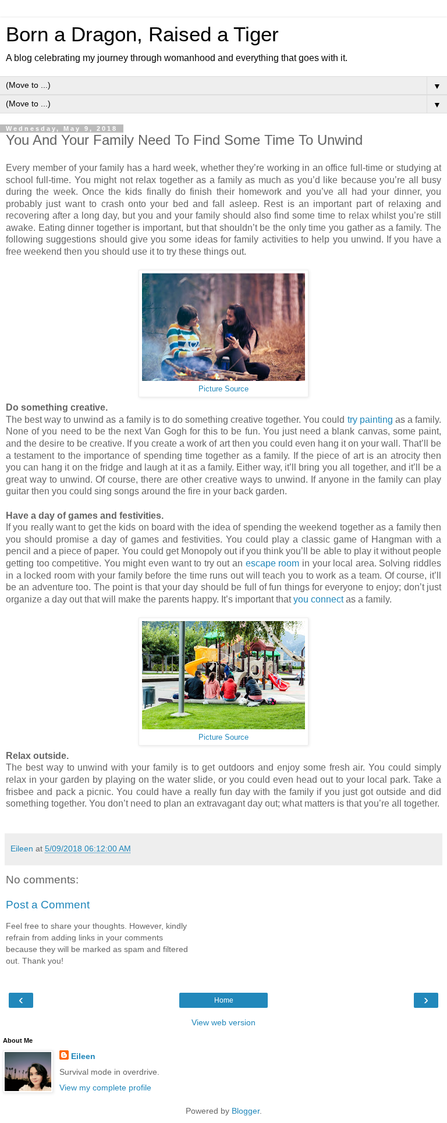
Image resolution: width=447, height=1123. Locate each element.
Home (223, 1000)
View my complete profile (105, 1087)
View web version (223, 1022)
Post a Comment (48, 905)
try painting (370, 420)
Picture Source (223, 389)
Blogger (246, 1110)
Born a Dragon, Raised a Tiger (142, 34)
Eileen (83, 1056)
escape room (273, 563)
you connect (318, 599)
